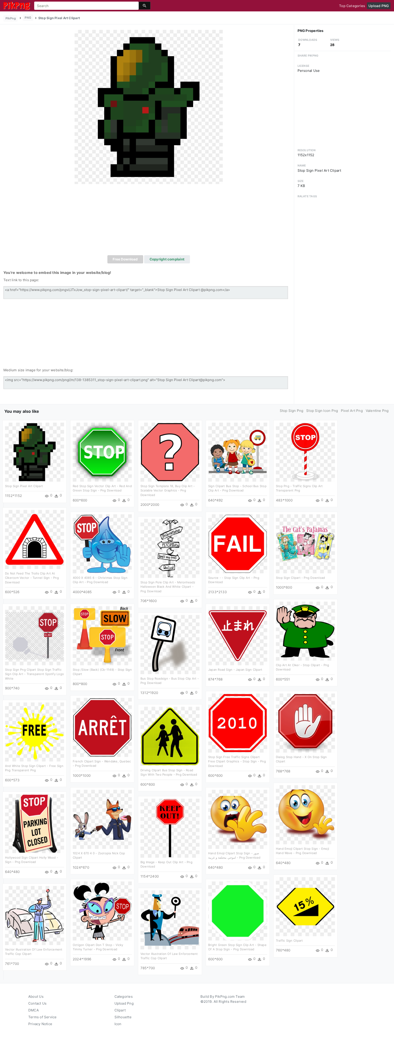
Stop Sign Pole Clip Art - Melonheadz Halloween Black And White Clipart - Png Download (167, 586)
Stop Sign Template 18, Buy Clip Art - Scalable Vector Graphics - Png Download (167, 490)
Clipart (120, 1010)
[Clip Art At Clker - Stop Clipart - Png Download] (305, 631)
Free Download (125, 259)
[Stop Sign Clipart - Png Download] (305, 543)
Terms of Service (42, 1017)
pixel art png (352, 410)
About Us (36, 996)
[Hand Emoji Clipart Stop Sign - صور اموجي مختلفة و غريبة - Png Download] (237, 819)
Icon (118, 1024)
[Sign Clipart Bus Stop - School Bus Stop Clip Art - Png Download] (237, 452)
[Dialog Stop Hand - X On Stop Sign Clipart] (305, 722)
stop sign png (291, 410)
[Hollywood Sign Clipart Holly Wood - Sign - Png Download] (34, 823)
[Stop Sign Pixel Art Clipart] (149, 106)
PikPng (10, 18)
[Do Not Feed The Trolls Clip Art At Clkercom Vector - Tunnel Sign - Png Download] (34, 539)
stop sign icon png (322, 410)
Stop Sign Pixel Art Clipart (24, 486)
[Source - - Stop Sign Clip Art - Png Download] (237, 543)
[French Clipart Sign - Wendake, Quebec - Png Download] (102, 727)
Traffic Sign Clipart (289, 940)
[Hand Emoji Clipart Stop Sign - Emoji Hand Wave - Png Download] (305, 814)
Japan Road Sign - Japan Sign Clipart (235, 669)
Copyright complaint (167, 259)
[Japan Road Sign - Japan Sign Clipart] (237, 635)
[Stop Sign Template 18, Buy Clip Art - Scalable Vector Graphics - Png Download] (170, 452)
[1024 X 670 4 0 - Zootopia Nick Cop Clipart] (102, 819)
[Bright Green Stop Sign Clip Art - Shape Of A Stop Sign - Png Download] (237, 910)
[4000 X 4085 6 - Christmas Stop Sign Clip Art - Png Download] (102, 543)
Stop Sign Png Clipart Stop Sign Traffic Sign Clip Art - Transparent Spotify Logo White (34, 674)
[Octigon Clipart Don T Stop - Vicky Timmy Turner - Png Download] (102, 910)
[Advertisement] (148, 221)
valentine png (377, 410)
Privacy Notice (40, 1024)
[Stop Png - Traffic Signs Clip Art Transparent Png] (305, 452)
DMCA (33, 1010)
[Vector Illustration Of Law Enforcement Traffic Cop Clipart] (34, 915)
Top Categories (352, 6)
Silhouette (123, 1017)
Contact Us (37, 1003)
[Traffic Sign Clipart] (305, 906)
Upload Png (124, 1003)
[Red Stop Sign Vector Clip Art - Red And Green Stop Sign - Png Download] (102, 452)
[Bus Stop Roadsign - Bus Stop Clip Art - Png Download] (170, 644)
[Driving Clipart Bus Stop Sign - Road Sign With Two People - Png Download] (170, 736)
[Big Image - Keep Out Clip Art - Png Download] (170, 828)
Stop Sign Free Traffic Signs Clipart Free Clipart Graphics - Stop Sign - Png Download (237, 761)
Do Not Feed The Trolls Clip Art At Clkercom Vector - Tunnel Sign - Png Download (32, 578)
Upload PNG (378, 6)
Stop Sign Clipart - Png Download (300, 577)
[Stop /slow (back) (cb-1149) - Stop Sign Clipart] (102, 635)
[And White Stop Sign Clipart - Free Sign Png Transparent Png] (34, 731)
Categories (123, 996)
